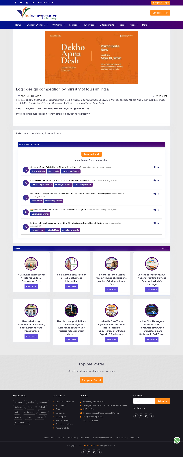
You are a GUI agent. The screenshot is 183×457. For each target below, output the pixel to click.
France (30, 407)
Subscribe (162, 401)
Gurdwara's (60, 413)
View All (165, 249)
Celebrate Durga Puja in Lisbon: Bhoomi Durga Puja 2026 (55, 167)
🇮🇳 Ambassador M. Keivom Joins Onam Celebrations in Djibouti (58, 210)
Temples (59, 409)
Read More (31, 286)
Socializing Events (70, 171)
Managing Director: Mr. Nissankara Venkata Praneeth (105, 405)
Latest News (49, 438)
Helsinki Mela (53, 230)
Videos (133, 25)
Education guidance (64, 424)
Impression (121, 438)
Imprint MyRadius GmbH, (93, 402)
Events (61, 438)
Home (18, 25)
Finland (42, 407)
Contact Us (134, 438)
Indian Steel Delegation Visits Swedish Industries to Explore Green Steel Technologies (69, 194)
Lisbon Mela (53, 171)
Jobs (122, 25)
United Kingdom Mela (42, 185)
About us (72, 438)
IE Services (89, 25)
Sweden (39, 417)
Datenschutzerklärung (102, 438)
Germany (19, 402)
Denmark (43, 402)
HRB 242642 (88, 409)
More (144, 25)
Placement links (62, 428)
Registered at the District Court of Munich (101, 413)
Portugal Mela (38, 171)
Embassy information (64, 402)
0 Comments (161, 96)
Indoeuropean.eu (91, 446)
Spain (28, 417)
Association (60, 405)
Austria (31, 402)
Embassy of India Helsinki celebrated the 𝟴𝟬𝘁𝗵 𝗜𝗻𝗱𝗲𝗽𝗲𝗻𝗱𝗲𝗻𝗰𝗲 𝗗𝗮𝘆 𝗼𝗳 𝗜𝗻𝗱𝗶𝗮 (66, 223)
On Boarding (58, 25)
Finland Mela (37, 230)
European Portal (160, 13)
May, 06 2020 (27, 96)
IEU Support (60, 417)
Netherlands (29, 412)
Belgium (18, 407)
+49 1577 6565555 (90, 420)
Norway (43, 412)
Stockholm (37, 201)
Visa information (62, 420)
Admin (38, 96)
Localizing (74, 25)
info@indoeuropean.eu (93, 417)
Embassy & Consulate (36, 25)
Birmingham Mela (63, 185)
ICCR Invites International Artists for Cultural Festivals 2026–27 (58, 180)
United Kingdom (22, 422)
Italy (17, 412)
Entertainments (107, 25)
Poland (18, 417)
